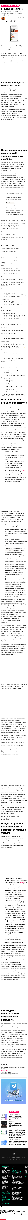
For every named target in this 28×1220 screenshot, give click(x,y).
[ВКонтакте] (6, 21)
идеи (9, 847)
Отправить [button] (3, 1219)
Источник (4, 1064)
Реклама (4, 1191)
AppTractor (11, 18)
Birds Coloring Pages (6, 1200)
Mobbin (23, 470)
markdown (21, 187)
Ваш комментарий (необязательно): (11, 1214)
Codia (5, 977)
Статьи (8, 1158)
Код (10, 1160)
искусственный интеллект (9, 1075)
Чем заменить (6, 1203)
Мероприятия (6, 1193)
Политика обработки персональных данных (16, 1170)
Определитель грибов (6, 1196)
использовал (18, 102)
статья (20, 1075)
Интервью (24, 1158)
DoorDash (20, 438)
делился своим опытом (18, 1053)
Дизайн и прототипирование (10, 1073)
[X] (15, 21)
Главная (3, 1158)
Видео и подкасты (16, 1158)
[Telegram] (11, 21)
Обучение (15, 1160)
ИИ (19, 1160)
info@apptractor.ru (5, 1070)
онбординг (23, 882)
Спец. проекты (6, 1192)
